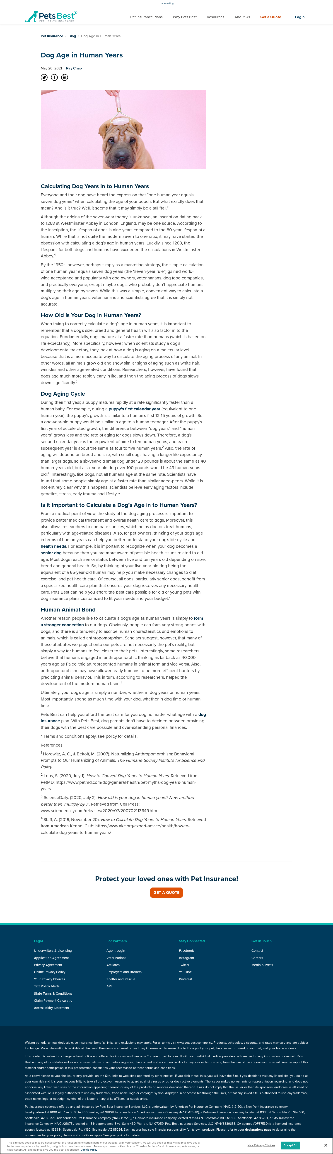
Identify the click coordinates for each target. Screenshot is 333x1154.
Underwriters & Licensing (53, 951)
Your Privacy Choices (49, 979)
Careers (257, 958)
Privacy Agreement (48, 965)
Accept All (290, 1145)
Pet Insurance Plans (146, 17)
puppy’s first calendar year (134, 409)
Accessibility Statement (51, 1008)
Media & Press (262, 965)
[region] (166, 1146)
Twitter (184, 965)
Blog (72, 36)
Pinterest (185, 979)
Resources (215, 17)
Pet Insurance (52, 36)
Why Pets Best (185, 17)
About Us (242, 17)
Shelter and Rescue (120, 979)
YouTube (185, 972)
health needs (53, 546)
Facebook (186, 951)
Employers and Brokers (124, 972)
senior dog (51, 552)
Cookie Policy (89, 1149)
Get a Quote (270, 17)
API (109, 986)
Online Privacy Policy (49, 972)
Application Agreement (51, 958)
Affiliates (113, 965)
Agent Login (115, 951)
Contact (257, 951)
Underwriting (167, 3)
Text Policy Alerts (47, 986)
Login (300, 17)
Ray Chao (74, 68)
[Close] (326, 1145)
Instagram (186, 958)
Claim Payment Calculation (54, 1001)
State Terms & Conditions (53, 993)
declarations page (258, 1130)
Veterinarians (116, 958)
